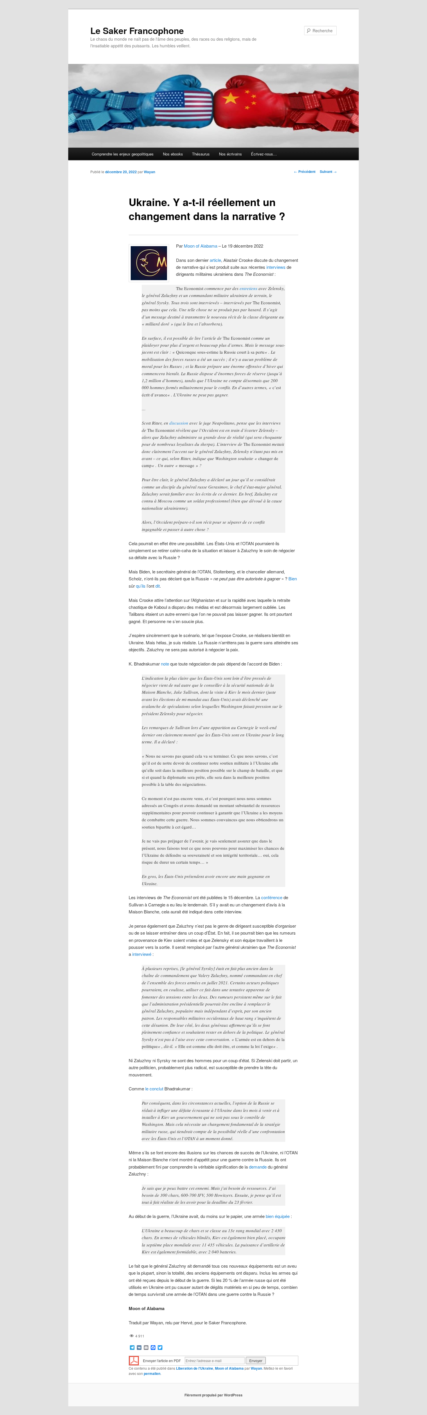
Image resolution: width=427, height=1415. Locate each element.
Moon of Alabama (200, 246)
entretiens (248, 288)
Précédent (304, 171)
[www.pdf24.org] (134, 1359)
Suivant (328, 171)
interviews (276, 267)
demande (258, 1167)
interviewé (141, 954)
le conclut (154, 1088)
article (215, 260)
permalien (152, 1373)
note (165, 664)
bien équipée (278, 1216)
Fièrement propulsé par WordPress (213, 1395)
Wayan (149, 171)
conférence (271, 897)
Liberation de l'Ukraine (194, 1368)
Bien (292, 578)
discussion (178, 423)
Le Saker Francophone (137, 30)
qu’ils (141, 586)
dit (157, 586)
